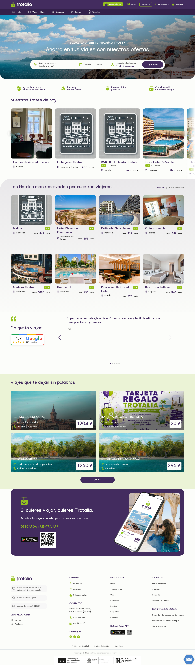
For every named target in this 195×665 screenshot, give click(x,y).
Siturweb (18, 620)
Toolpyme (19, 624)
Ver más (97, 479)
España (160, 187)
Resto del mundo (176, 187)
